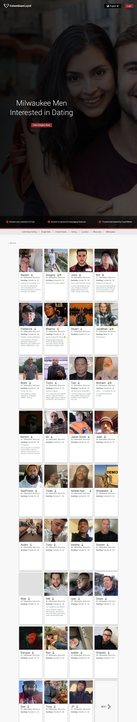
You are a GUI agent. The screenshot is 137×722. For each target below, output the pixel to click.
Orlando (101, 652)
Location (85, 232)
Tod (73, 383)
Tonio (49, 383)
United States (61, 232)
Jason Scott (78, 436)
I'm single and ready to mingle (104, 395)
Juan (99, 436)
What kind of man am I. (104, 283)
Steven (25, 275)
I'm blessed (25, 445)
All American (100, 337)
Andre (24, 544)
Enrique (25, 652)
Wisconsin (97, 232)
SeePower (27, 490)
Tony (49, 544)
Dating (74, 232)
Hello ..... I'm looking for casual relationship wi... (106, 391)
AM (48, 598)
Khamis (50, 329)
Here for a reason (52, 391)
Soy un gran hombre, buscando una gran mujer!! (81, 283)
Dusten (100, 544)
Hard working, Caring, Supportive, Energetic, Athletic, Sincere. (28, 396)
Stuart (75, 329)
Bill (98, 275)
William (101, 383)
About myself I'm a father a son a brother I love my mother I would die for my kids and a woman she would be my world (31, 450)
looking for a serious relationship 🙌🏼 (56, 283)
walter (75, 652)
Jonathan (102, 329)
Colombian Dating (29, 232)
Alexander (102, 490)
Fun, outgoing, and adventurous (56, 607)
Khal (23, 598)
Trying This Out (26, 391)
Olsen (99, 598)
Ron (48, 652)
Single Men (46, 232)
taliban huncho (79, 490)
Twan (49, 490)
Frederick (26, 329)
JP (72, 706)
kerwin (25, 436)
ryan (73, 598)
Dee (23, 706)
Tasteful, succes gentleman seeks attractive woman (31, 337)
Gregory (50, 275)
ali (47, 436)
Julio (74, 275)
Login (129, 6)
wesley (75, 544)
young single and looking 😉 (56, 337)
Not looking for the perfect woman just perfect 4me (81, 391)
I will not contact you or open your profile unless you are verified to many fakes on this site (81, 396)
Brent (24, 383)
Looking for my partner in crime (31, 283)
